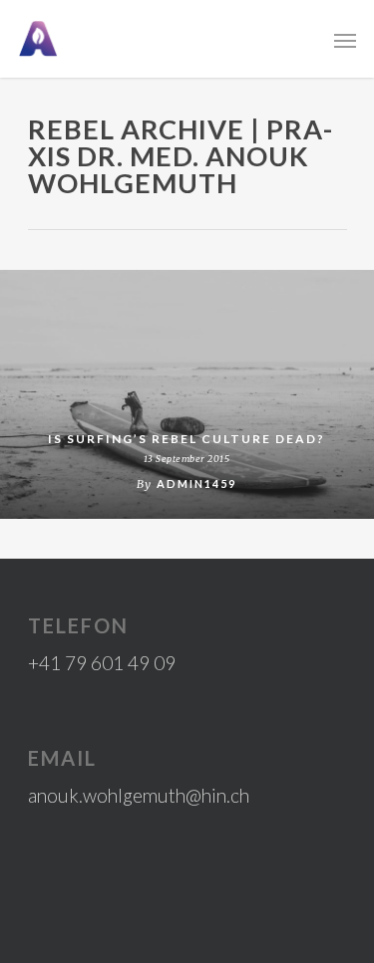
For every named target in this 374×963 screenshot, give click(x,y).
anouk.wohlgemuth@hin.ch (138, 795)
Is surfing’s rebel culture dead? (186, 438)
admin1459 (196, 483)
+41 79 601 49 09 (102, 662)
